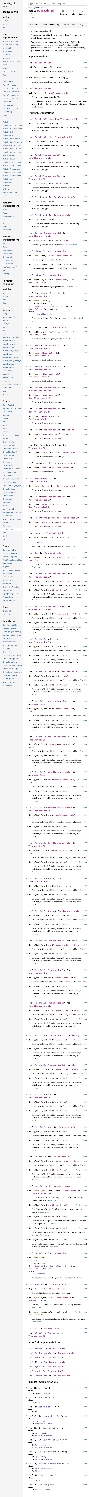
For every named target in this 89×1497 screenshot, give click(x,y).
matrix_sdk (33, 8)
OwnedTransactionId (58, 93)
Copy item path (31, 14)
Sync (37, 1366)
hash (34, 537)
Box (57, 119)
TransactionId (43, 62)
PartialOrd (41, 1186)
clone (35, 255)
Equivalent (48, 1428)
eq (33, 581)
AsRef (38, 119)
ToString (44, 1484)
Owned (38, 1289)
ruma (41, 8)
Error (45, 282)
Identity (44, 1475)
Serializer (55, 1266)
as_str (40, 67)
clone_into (38, 1312)
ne (33, 590)
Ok (66, 1266)
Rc (29, 411)
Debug (38, 275)
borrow (35, 240)
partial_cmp (38, 1190)
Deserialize (48, 293)
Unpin (38, 1371)
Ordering (33, 560)
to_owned (37, 1297)
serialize (37, 1257)
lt (33, 1205)
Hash (37, 533)
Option (35, 1193)
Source (31, 17)
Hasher (40, 542)
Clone (38, 251)
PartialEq (40, 573)
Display (39, 327)
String (70, 429)
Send (37, 1357)
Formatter (59, 279)
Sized (39, 1362)
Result (32, 282)
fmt (34, 279)
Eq (36, 1328)
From (37, 345)
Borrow (38, 233)
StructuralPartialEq (47, 1333)
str (59, 67)
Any (40, 1388)
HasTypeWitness (51, 1463)
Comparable (48, 1416)
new (39, 93)
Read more (72, 244)
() (38, 282)
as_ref (35, 123)
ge (33, 1240)
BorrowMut (44, 1406)
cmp (34, 557)
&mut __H (65, 537)
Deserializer (36, 309)
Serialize (40, 1253)
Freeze (38, 1348)
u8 (62, 78)
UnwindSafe (41, 1375)
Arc (30, 348)
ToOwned (39, 1284)
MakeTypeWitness (42, 1468)
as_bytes (41, 78)
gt (33, 1228)
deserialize (38, 300)
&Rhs (54, 590)
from (34, 353)
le (33, 1216)
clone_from (38, 264)
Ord (37, 553)
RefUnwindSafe (43, 1353)
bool (77, 581)
